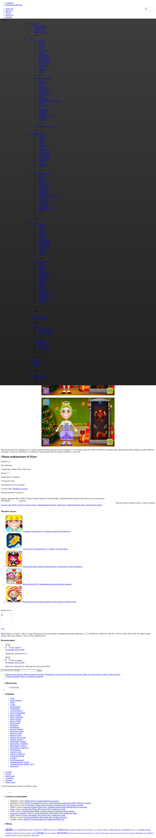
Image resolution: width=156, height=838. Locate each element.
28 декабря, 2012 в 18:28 (14, 662)
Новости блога (16, 735)
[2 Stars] (26, 499)
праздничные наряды (94, 505)
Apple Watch (22, 830)
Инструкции (15, 723)
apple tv (15, 829)
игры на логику (30, 505)
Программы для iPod (18, 746)
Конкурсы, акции (17, 731)
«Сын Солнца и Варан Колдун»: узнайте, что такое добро (45, 549)
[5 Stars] (46, 499)
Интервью (14, 725)
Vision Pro (9, 9)
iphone (61, 829)
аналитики (62, 832)
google (35, 830)
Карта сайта (10, 776)
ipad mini (50, 829)
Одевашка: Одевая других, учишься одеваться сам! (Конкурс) (46, 531)
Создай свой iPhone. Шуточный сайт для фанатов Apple (43, 809)
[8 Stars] (66, 499)
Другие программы (17, 713)
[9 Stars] (73, 499)
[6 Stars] (53, 499)
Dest (3, 633)
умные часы (27, 835)
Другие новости (16, 711)
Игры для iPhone (16, 717)
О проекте (9, 3)
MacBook (99, 829)
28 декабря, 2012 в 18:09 (14, 650)
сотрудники (19, 835)
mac (96, 829)
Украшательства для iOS (19, 762)
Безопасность (15, 707)
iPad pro (55, 829)
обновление (139, 833)
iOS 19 (8, 13)
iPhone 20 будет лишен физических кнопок (42, 801)
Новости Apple (16, 733)
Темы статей (10, 782)
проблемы (8, 835)
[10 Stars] (80, 499)
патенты (150, 833)
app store (30, 830)
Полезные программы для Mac (27, 833)
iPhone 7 (91, 830)
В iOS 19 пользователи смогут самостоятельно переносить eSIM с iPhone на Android (58, 803)
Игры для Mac (15, 721)
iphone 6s (85, 829)
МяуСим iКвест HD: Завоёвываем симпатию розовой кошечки (47, 584)
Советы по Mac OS (17, 754)
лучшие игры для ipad (115, 833)
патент (145, 833)
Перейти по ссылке (20, 489)
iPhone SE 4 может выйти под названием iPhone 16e (44, 819)
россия (14, 835)
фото (37, 835)
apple (9, 829)
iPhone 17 (9, 11)
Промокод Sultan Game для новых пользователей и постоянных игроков (55, 805)
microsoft (133, 829)
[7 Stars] (59, 499)
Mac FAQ (114, 830)
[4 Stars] (39, 499)
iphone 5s (73, 830)
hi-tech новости (16, 700)
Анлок (12, 704)
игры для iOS (99, 833)
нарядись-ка (61, 505)
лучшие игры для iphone (128, 833)
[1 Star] (20, 499)
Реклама (8, 780)
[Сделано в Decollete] (8, 792)
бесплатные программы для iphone (81, 833)
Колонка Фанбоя (16, 729)
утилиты (33, 835)
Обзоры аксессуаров (18, 737)
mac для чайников (124, 830)
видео (93, 833)
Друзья (8, 774)
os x (137, 829)
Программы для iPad (18, 742)
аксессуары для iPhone (50, 833)
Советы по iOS (16, 752)
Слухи (40, 832)
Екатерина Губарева (18, 813)
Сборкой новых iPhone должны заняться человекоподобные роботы (48, 811)
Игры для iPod (18, 505)
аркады (70, 833)
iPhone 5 (67, 830)
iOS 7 (41, 829)
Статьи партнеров (17, 756)
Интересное (14, 727)
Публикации (15, 750)
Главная (8, 772)
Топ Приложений (17, 760)
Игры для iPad (15, 715)
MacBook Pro (106, 829)
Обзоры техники (16, 739)
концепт (106, 833)
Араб (12, 815)
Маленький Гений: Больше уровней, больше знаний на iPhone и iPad (49, 602)
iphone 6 (79, 830)
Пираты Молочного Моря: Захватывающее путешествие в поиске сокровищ (52, 567)
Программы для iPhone (19, 744)
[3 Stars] (32, 499)
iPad (45, 830)
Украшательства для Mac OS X (22, 764)
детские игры (6, 505)
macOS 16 (9, 15)
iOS (38, 830)
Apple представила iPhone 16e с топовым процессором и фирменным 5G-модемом (55, 807)
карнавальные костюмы (46, 505)
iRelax (12, 702)
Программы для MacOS (19, 748)
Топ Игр (8, 17)
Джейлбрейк (15, 709)
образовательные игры (76, 505)
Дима (12, 809)
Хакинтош (14, 766)
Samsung (142, 830)
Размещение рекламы (13, 5)
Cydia (12, 698)
